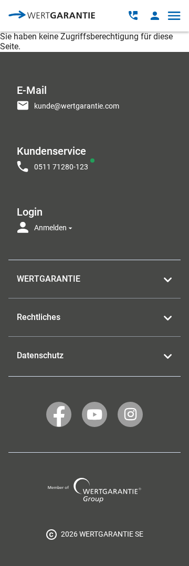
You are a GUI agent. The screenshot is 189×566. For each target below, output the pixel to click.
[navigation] (94, 155)
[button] (154, 15)
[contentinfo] (94, 534)
